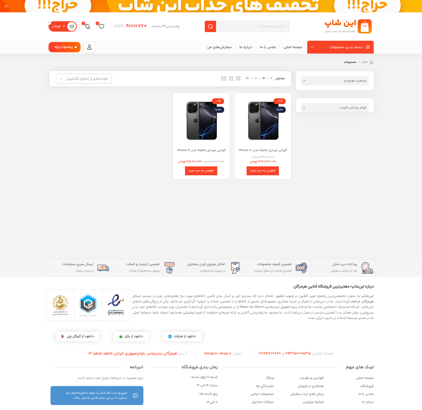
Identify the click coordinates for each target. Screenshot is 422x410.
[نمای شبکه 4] (223, 79)
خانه (365, 62)
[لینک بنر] (211, 6)
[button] (263, 170)
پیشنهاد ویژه (64, 46)
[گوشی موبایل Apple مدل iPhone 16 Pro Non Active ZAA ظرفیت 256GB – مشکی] (201, 121)
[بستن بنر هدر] (6, 6)
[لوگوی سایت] (347, 26)
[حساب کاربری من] (89, 47)
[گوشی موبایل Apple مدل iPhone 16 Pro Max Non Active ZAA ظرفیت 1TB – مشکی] (262, 121)
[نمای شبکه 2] (238, 79)
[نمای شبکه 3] (231, 79)
